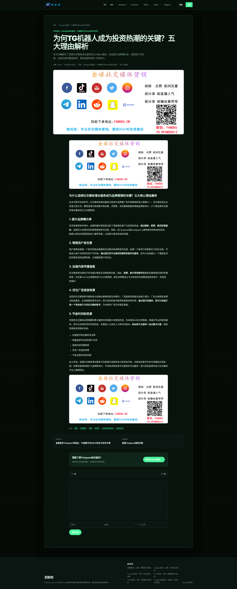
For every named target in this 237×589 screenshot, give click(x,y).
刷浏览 (97, 428)
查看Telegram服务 (154, 459)
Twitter (155, 5)
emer (60, 65)
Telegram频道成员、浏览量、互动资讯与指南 (166, 581)
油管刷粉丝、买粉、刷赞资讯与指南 (139, 568)
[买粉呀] (52, 5)
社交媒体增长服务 (107, 428)
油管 (111, 5)
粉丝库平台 (119, 428)
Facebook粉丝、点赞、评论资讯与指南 (138, 575)
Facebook (134, 5)
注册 (189, 5)
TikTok (145, 5)
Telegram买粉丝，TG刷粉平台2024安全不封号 (74, 25)
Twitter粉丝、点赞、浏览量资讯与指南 (139, 581)
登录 (181, 5)
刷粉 (76, 428)
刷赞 (90, 428)
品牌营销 (83, 428)
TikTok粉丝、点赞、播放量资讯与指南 (166, 575)
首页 (105, 5)
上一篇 (73, 474)
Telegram (167, 5)
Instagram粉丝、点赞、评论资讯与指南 (166, 569)
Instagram (122, 5)
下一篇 (163, 474)
